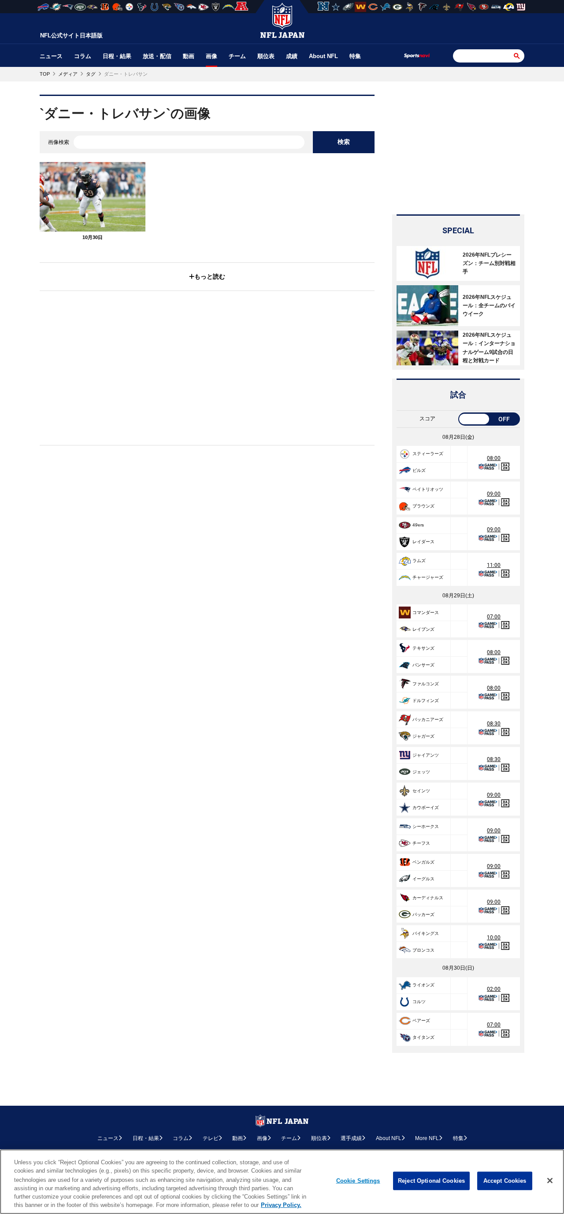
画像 (211, 56)
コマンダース (425, 612)
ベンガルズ (423, 862)
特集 (355, 56)
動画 (188, 56)
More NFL (427, 1138)
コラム (82, 56)
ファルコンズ (425, 683)
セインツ (421, 790)
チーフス (421, 843)
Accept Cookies (505, 1180)
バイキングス (425, 933)
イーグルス (423, 878)
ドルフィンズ (425, 700)
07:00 (494, 617)
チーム (237, 56)
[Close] (550, 1180)
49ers (418, 524)
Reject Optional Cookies (431, 1180)
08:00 (494, 458)
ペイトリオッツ (427, 489)
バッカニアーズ (427, 719)
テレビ (211, 1138)
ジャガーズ (423, 736)
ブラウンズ (423, 506)
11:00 (494, 565)
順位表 (266, 56)
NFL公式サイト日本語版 (71, 35)
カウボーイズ (425, 807)
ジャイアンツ (425, 755)
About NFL (323, 56)
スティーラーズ (427, 453)
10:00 (494, 937)
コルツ (419, 1001)
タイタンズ (423, 1037)
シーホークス (425, 826)
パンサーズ (423, 664)
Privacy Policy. (281, 1205)
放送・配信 (157, 56)
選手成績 (351, 1138)
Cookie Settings (358, 1180)
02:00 (494, 989)
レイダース (423, 541)
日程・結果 (117, 56)
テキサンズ (423, 648)
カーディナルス (427, 897)
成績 (291, 56)
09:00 (494, 494)
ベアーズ (421, 1020)
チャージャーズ (427, 577)
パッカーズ (423, 914)
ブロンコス (423, 950)
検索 (344, 141)
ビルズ (419, 470)
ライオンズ (423, 984)
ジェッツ (421, 771)
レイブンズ (423, 629)
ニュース (51, 56)
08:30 (494, 724)
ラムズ (419, 560)
